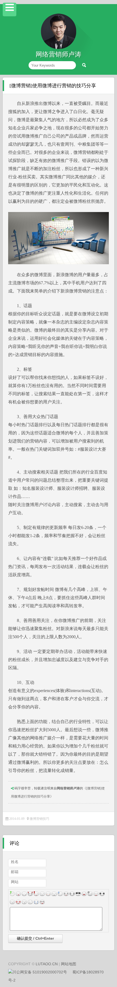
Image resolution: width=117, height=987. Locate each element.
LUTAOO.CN (47, 964)
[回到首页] (58, 48)
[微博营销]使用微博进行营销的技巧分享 (53, 85)
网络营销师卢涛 (68, 788)
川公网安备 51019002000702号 (40, 972)
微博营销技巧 (39, 819)
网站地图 (68, 964)
